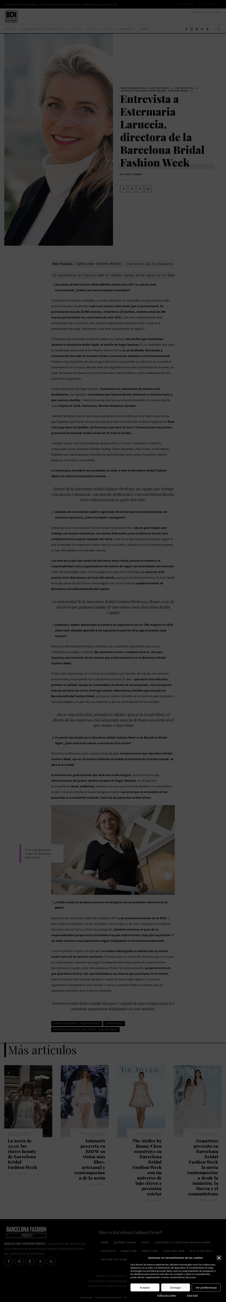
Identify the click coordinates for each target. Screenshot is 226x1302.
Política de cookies (166, 1295)
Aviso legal (192, 1295)
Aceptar (145, 1287)
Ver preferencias (206, 1287)
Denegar (175, 1287)
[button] (219, 1258)
